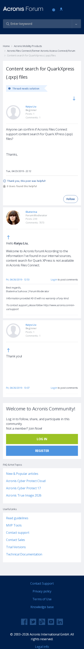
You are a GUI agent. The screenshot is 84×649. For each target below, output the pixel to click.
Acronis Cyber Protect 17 (23, 488)
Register (42, 451)
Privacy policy (42, 591)
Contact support (17, 532)
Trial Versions (16, 547)
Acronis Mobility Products (28, 46)
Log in (61, 9)
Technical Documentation (24, 554)
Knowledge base (42, 607)
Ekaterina (31, 212)
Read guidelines (17, 518)
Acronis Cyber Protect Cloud (26, 481)
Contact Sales (15, 540)
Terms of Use (42, 599)
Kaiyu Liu (31, 106)
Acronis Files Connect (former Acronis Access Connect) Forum (41, 50)
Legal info (42, 646)
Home (6, 46)
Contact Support (42, 583)
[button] (76, 24)
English (54, 10)
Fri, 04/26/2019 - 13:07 (17, 387)
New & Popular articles (22, 473)
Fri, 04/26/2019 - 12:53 (17, 279)
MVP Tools (13, 525)
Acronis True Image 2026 (23, 495)
